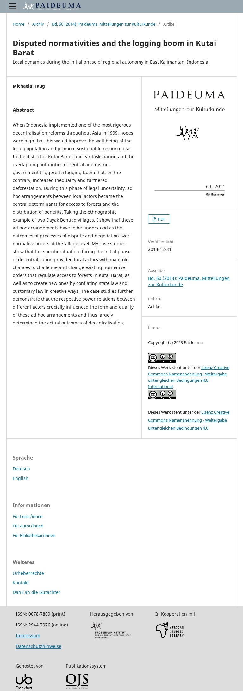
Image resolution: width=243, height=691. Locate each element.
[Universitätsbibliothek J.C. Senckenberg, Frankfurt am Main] (24, 688)
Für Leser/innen (28, 516)
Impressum (28, 635)
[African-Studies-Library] (169, 637)
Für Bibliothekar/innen (34, 535)
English (20, 478)
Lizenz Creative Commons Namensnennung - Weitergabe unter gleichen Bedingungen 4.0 (188, 420)
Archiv (38, 24)
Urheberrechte (28, 573)
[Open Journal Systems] (77, 687)
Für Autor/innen (28, 526)
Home (18, 24)
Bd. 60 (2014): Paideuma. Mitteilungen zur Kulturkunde (103, 24)
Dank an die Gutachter (36, 592)
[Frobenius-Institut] (111, 638)
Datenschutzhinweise (38, 646)
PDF (161, 219)
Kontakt (21, 583)
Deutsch (21, 469)
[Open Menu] (12, 6)
